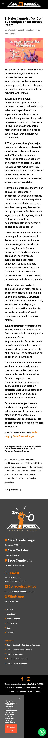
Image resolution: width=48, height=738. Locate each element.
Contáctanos (12, 623)
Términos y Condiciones (29, 692)
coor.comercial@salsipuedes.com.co (20, 591)
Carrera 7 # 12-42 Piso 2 (14, 565)
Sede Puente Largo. (23, 436)
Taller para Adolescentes (17, 663)
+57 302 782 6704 (11, 601)
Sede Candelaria (19, 560)
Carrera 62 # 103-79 (12, 545)
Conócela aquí (11, 729)
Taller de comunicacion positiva (19, 650)
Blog (8, 628)
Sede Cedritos (18, 550)
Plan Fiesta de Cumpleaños (17, 659)
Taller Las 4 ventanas (15, 654)
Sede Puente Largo (21, 540)
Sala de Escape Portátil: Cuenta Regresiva (23, 645)
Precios (10, 610)
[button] (19, 698)
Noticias (10, 633)
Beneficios (11, 614)
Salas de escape (13, 619)
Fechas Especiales (25, 30)
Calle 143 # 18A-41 (12, 555)
